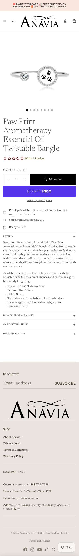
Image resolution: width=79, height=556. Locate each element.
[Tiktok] (46, 549)
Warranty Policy (13, 456)
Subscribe (65, 383)
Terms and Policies (39, 541)
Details (8, 236)
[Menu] (4, 21)
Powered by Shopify (57, 533)
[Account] (65, 21)
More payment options (39, 200)
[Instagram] (32, 549)
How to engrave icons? (18, 315)
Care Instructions (15, 324)
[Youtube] (39, 549)
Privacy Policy (12, 443)
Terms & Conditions (16, 450)
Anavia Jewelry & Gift (32, 533)
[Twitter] (53, 549)
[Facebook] (25, 549)
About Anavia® (12, 437)
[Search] (13, 21)
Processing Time (14, 333)
